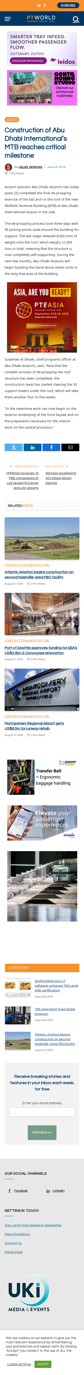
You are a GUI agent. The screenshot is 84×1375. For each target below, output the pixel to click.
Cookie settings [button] (19, 1364)
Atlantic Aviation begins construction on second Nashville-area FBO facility (55, 1039)
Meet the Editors (17, 1234)
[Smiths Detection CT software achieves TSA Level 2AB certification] (18, 987)
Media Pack (13, 1252)
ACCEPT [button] (43, 1364)
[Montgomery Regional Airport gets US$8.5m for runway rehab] (42, 690)
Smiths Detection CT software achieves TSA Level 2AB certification (56, 985)
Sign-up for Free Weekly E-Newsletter (33, 1225)
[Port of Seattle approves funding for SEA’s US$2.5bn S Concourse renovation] (42, 614)
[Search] (75, 19)
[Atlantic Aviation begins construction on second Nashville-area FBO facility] (42, 538)
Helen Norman (30, 167)
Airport (12, 119)
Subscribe (68, 5)
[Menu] (8, 19)
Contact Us (13, 1243)
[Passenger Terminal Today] (42, 19)
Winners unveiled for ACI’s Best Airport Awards (61, 478)
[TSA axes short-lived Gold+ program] (18, 1015)
